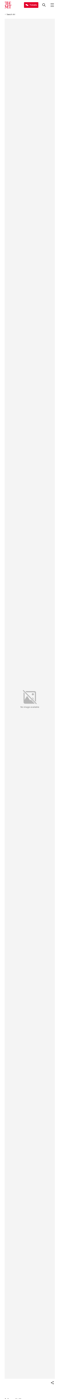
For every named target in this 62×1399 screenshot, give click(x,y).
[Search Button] (44, 5)
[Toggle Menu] (52, 5)
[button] (52, 1382)
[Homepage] (8, 5)
